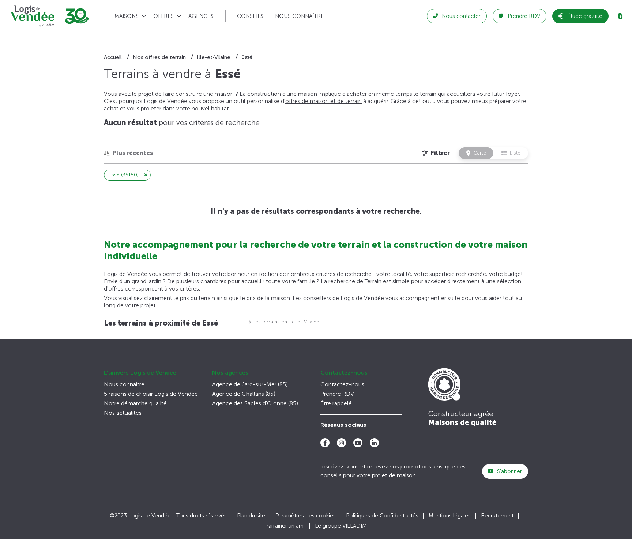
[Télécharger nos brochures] (620, 16)
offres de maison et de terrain (323, 101)
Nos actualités (123, 412)
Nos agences (230, 372)
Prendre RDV (337, 393)
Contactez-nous (344, 372)
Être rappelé (336, 403)
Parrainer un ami (285, 526)
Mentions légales (450, 515)
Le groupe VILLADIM (341, 526)
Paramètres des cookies (305, 515)
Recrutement (497, 515)
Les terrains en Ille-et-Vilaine (286, 322)
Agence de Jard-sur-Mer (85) (250, 384)
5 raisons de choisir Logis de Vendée (151, 393)
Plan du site (251, 515)
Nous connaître (299, 16)
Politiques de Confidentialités (382, 515)
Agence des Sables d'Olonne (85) (255, 403)
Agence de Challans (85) (243, 393)
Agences (201, 16)
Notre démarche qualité (135, 403)
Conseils (250, 16)
